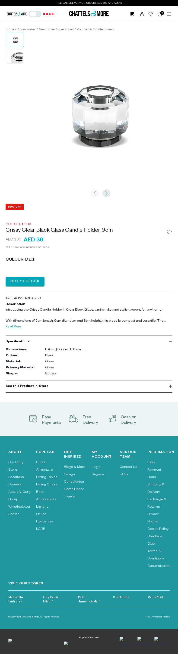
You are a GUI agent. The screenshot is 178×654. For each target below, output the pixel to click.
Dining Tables (46, 477)
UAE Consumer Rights (157, 617)
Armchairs (44, 470)
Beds (40, 492)
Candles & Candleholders (95, 29)
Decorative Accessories (56, 29)
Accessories (26, 29)
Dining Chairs (46, 485)
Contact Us (128, 467)
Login (96, 467)
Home (10, 29)
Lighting (42, 507)
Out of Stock (25, 282)
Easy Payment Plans (154, 470)
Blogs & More (74, 467)
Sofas (40, 463)
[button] (89, 342)
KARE (40, 529)
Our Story (15, 463)
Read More (13, 327)
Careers (14, 485)
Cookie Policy (157, 529)
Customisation (159, 566)
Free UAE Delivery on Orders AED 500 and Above (89, 2)
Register (98, 475)
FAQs (124, 475)
